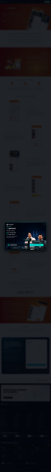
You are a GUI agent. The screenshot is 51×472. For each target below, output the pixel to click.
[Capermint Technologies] (10, 224)
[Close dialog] (44, 224)
